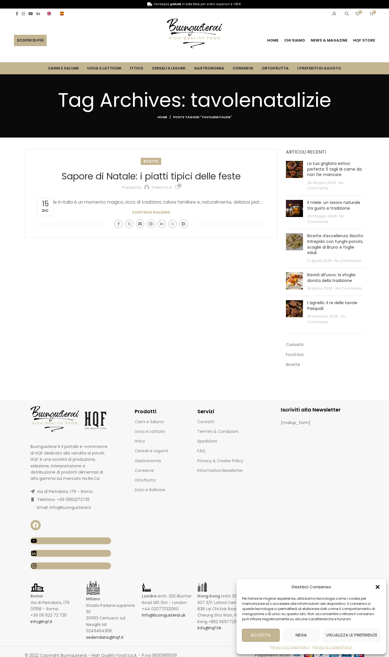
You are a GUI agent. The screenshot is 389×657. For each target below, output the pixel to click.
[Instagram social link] (23, 13)
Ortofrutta (145, 480)
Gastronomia (148, 461)
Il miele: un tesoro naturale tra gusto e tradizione (333, 205)
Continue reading (151, 212)
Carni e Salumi (149, 422)
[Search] (346, 13)
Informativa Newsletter (220, 470)
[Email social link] (140, 224)
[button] (377, 587)
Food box (295, 354)
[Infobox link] (50, 13)
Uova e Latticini (150, 431)
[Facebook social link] (17, 13)
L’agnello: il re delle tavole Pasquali (332, 305)
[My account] (334, 13)
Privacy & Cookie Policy (290, 647)
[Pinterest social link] (151, 224)
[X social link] (129, 224)
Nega (301, 635)
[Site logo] (194, 34)
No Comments (347, 260)
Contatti (205, 422)
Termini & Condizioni (217, 431)
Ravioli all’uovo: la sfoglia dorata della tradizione (331, 277)
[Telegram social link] (183, 224)
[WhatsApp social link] (172, 224)
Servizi (205, 411)
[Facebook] (35, 525)
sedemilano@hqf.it (105, 637)
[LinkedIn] (70, 553)
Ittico (140, 441)
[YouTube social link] (31, 13)
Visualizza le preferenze (351, 635)
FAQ (201, 451)
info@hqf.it (41, 622)
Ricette (151, 161)
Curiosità (295, 344)
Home (162, 117)
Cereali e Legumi (151, 451)
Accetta (261, 635)
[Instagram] (70, 565)
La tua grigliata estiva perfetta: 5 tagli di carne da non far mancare (334, 169)
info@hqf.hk (209, 628)
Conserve (144, 470)
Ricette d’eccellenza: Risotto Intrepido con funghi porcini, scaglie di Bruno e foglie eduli (335, 244)
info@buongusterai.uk (163, 615)
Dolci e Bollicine (150, 490)
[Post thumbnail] (294, 176)
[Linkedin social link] (38, 13)
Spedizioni (207, 441)
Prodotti (145, 411)
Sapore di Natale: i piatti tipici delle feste (151, 176)
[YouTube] (70, 540)
